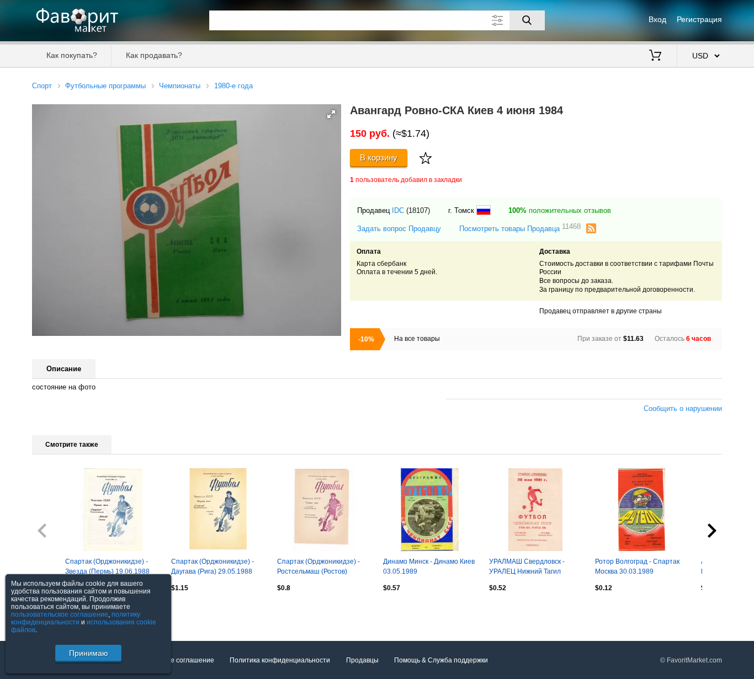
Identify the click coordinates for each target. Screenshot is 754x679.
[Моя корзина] (655, 56)
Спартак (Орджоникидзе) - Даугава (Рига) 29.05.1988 (212, 566)
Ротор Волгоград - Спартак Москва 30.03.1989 (637, 566)
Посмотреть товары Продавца (520, 228)
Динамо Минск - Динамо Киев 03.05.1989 (429, 566)
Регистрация (699, 19)
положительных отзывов (559, 210)
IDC (398, 210)
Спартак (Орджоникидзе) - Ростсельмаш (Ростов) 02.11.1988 (318, 568)
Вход (657, 19)
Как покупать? (71, 55)
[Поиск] (527, 20)
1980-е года (233, 86)
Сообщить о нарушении (683, 408)
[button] (331, 114)
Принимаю (88, 653)
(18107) (418, 210)
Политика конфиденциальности (280, 660)
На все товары (417, 339)
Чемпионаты (179, 86)
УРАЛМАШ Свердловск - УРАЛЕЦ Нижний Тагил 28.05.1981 (527, 568)
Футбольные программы (105, 86)
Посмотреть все (57, 612)
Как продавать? (154, 55)
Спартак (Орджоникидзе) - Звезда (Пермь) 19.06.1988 (107, 566)
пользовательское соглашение (59, 614)
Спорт (42, 86)
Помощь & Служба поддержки (441, 660)
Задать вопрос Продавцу (399, 228)
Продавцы (362, 660)
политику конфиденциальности (75, 618)
